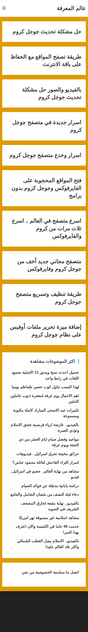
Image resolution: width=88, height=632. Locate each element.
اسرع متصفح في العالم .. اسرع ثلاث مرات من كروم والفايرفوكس (47, 228)
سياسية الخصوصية (49, 572)
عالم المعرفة (71, 8)
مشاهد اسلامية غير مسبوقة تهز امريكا (49, 518)
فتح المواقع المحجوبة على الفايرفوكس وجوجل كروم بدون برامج (47, 187)
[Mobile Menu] (4, 8)
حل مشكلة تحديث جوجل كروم (47, 31)
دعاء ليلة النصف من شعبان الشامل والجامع (44, 494)
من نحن (28, 572)
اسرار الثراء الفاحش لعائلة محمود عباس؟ (45, 462)
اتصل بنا (72, 572)
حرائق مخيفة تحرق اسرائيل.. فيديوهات (47, 454)
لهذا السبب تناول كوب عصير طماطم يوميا (45, 387)
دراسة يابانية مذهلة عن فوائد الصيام (50, 486)
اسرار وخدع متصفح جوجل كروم (45, 155)
